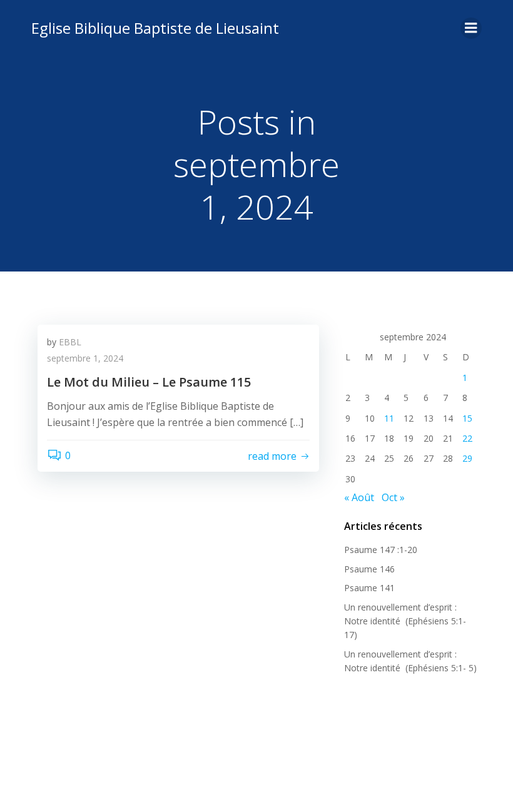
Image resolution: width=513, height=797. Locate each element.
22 (467, 438)
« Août (359, 497)
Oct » (393, 497)
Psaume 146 (369, 569)
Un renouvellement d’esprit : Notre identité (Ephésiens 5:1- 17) (405, 621)
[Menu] (471, 28)
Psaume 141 (369, 588)
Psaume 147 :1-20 (380, 550)
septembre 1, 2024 (85, 358)
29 (467, 458)
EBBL (70, 342)
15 (467, 418)
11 (389, 418)
